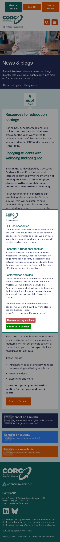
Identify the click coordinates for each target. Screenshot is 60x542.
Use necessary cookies (20, 320)
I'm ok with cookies (18, 326)
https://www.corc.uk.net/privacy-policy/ (25, 313)
